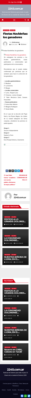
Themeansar (15, 385)
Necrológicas (21, 390)
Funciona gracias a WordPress (11, 383)
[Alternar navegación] (14, 20)
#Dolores (23, 44)
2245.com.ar (15, 8)
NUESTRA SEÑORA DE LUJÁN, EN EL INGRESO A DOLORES (15, 259)
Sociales (14, 390)
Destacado (6, 30)
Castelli (9, 390)
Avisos (27, 390)
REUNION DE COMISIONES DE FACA (22, 178)
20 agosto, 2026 (11, 335)
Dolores (13, 30)
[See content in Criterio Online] (15, 55)
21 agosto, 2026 (11, 296)
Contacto (15, 394)
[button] (25, 20)
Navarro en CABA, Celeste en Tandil (13, 350)
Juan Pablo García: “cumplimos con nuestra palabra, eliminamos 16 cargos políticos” (9, 180)
